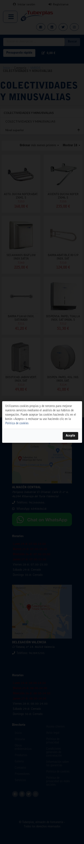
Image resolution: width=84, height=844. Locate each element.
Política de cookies (16, 423)
